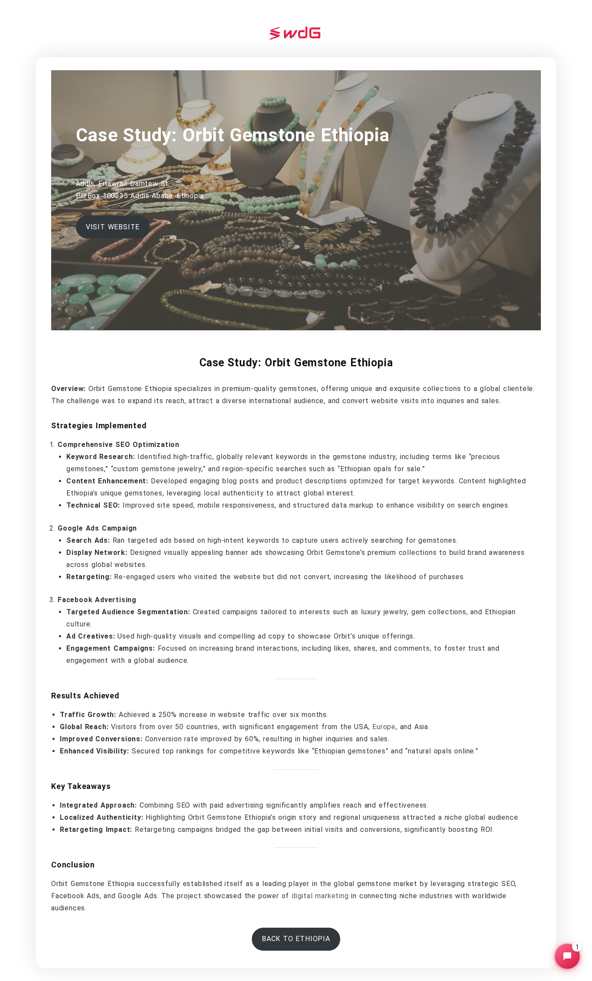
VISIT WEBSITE (113, 227)
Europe (384, 727)
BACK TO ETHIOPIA (296, 939)
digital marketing (320, 896)
